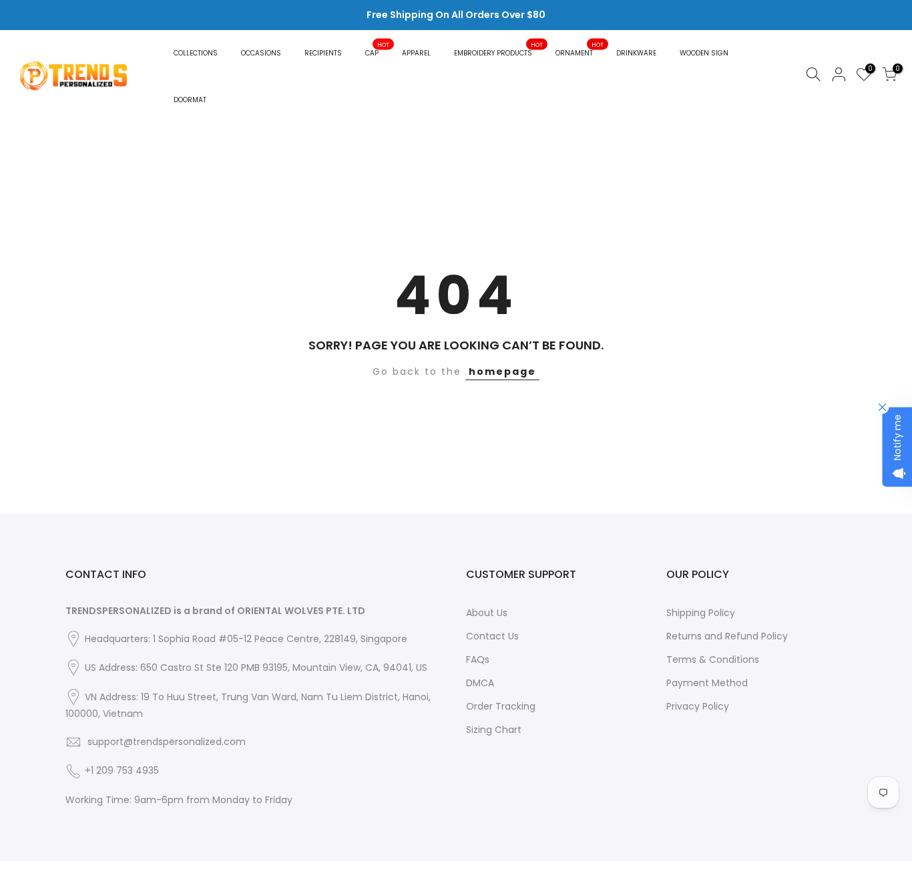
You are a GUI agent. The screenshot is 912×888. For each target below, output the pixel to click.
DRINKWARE (636, 53)
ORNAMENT (579, 49)
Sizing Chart (493, 729)
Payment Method (707, 683)
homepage (502, 371)
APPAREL (416, 53)
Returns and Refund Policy (727, 636)
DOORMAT (190, 100)
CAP (377, 49)
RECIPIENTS (323, 53)
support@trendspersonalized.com (166, 741)
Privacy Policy (697, 706)
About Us (486, 612)
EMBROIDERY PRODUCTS (498, 49)
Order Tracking (500, 706)
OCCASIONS (261, 53)
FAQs (477, 659)
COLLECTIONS (196, 53)
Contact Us (492, 636)
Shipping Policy (700, 612)
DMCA (480, 683)
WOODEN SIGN (704, 53)
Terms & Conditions (712, 659)
